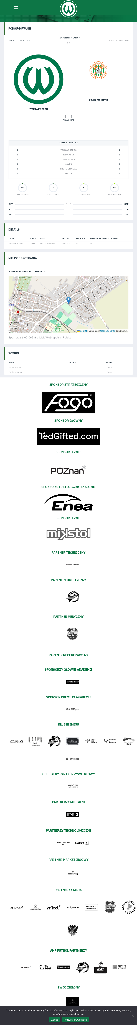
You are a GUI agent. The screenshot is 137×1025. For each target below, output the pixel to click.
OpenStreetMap (108, 330)
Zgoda (54, 1019)
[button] (68, 300)
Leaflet (83, 330)
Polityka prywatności (76, 1019)
